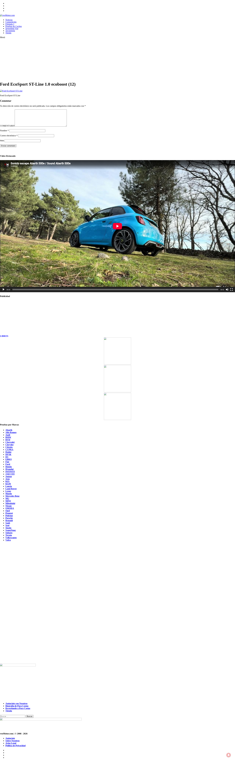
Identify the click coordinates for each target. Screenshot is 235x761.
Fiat (7, 462)
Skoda (8, 528)
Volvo (8, 540)
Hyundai (9, 469)
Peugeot (9, 513)
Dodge (8, 452)
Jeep (7, 479)
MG (7, 498)
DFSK (8, 454)
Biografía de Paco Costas (16, 706)
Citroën (9, 447)
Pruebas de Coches (13, 26)
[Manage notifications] (228, 755)
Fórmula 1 (9, 24)
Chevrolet (10, 442)
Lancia (8, 486)
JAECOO (10, 474)
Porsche (9, 518)
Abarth (8, 430)
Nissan (8, 506)
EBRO (8, 459)
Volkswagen (11, 537)
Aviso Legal (10, 743)
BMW (8, 437)
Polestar (9, 515)
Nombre (4, 130)
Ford (7, 464)
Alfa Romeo (10, 432)
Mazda (8, 493)
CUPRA (9, 449)
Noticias (9, 20)
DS (6, 457)
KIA (7, 481)
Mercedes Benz (12, 496)
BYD (7, 440)
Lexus (8, 491)
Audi (7, 435)
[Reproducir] (3, 289)
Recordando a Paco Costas (17, 708)
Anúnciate (10, 738)
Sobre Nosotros (12, 741)
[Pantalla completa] (231, 289)
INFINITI (10, 471)
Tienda (8, 33)
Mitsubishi (10, 503)
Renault (9, 520)
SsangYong (10, 530)
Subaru (8, 533)
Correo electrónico (9, 135)
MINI (8, 501)
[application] (117, 226)
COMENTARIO (7, 126)
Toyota (8, 535)
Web (2, 140)
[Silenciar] (227, 289)
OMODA (9, 508)
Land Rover (11, 489)
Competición (10, 22)
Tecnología (10, 30)
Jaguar (8, 476)
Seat (7, 525)
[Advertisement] (81, 60)
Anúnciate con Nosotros (16, 703)
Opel (7, 511)
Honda (8, 467)
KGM (8, 484)
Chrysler (9, 444)
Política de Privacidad (15, 745)
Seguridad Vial (11, 28)
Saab (7, 523)
